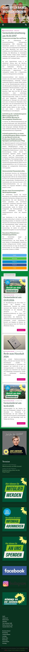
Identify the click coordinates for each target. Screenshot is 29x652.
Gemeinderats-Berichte (8, 30)
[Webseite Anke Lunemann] (14, 454)
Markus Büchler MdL (7, 625)
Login (3, 616)
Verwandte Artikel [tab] (10, 274)
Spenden (4, 621)
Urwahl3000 (22, 648)
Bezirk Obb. (5, 638)
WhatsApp (14, 258)
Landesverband (6, 634)
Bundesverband (6, 631)
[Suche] (26, 25)
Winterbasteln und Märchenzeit (12, 466)
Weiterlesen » (21, 330)
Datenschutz (5, 619)
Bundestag (5, 632)
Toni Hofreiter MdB (7, 623)
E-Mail (14, 268)
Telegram (14, 261)
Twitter (14, 255)
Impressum (5, 618)
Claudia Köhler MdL (7, 626)
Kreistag (4, 643)
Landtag (4, 636)
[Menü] (3, 25)
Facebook (14, 264)
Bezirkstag (5, 639)
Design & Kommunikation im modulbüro (16, 650)
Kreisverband (5, 641)
